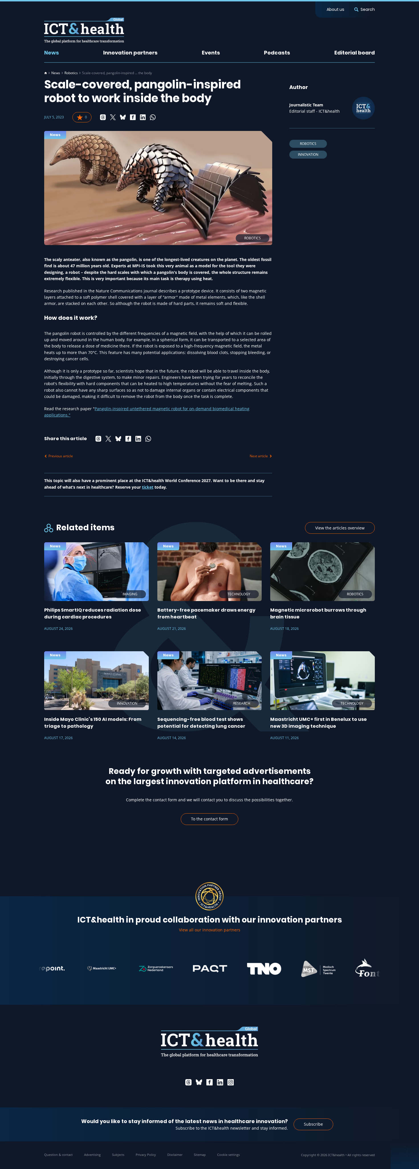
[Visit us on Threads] (188, 1082)
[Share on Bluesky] (123, 117)
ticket (147, 487)
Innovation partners (130, 52)
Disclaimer (174, 1154)
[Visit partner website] (77, 969)
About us (335, 9)
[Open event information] (404, 1154)
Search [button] (368, 9)
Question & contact (58, 1154)
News (51, 52)
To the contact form (209, 819)
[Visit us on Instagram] (230, 1082)
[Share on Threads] (103, 117)
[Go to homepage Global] (84, 30)
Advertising (92, 1154)
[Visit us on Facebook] (209, 1082)
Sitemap (200, 1154)
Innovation (308, 154)
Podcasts (277, 52)
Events (211, 52)
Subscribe (313, 1124)
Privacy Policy (146, 1154)
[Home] (45, 73)
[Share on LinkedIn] (143, 117)
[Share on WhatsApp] (153, 117)
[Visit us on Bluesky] (199, 1082)
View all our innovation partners (209, 930)
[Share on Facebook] (133, 117)
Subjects (118, 1154)
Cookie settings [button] (228, 1154)
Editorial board (354, 52)
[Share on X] (113, 117)
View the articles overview (340, 528)
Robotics (71, 73)
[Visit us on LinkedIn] (220, 1082)
